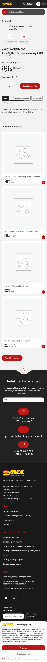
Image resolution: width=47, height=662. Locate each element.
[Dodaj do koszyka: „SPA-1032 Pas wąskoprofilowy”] (43, 346)
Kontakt (6, 524)
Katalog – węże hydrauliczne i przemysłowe (21, 550)
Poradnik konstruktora (12, 537)
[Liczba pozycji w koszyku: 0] (38, 4)
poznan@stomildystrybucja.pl (23, 436)
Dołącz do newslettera (8, 609)
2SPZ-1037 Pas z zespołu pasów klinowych (21, 177)
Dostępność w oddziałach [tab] (13, 103)
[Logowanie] (24, 4)
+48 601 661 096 (23, 454)
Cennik (6, 555)
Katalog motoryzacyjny (13, 559)
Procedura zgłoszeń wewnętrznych (18, 588)
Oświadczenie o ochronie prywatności (31, 659)
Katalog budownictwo (12, 564)
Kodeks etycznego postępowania (17, 577)
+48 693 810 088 (23, 451)
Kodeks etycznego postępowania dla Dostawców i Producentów (18, 582)
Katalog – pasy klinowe (12, 542)
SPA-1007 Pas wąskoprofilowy (16, 286)
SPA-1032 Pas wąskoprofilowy (16, 341)
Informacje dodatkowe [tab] (20, 98)
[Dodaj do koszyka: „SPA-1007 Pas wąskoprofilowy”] (43, 292)
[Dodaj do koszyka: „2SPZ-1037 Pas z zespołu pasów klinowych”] (43, 182)
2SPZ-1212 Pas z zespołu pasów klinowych (21, 231)
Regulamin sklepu (10, 511)
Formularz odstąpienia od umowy (17, 516)
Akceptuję (23, 648)
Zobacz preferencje (23, 654)
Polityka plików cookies (9, 659)
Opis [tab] (5, 98)
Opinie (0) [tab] (37, 98)
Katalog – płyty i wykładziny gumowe (18, 546)
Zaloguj (30, 4)
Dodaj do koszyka (30, 86)
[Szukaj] (4, 12)
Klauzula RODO (9, 520)
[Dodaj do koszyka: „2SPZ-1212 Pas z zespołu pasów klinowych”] (43, 237)
